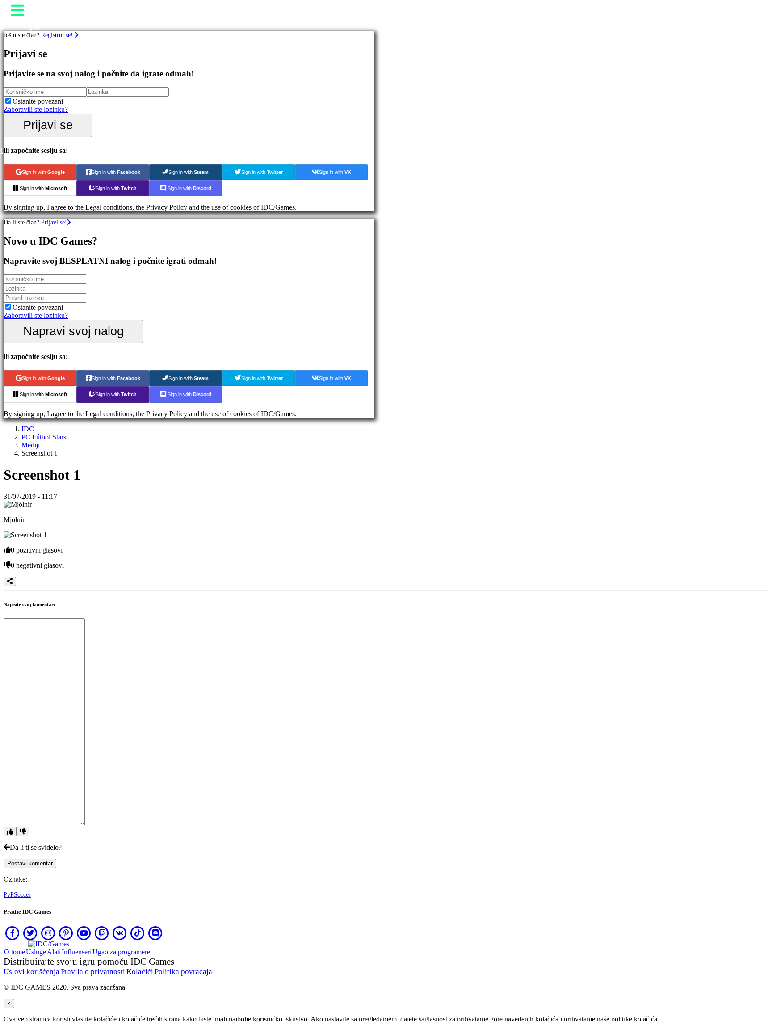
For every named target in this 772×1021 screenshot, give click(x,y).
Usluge (36, 952)
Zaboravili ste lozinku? (36, 109)
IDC (27, 429)
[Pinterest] (66, 933)
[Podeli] (10, 581)
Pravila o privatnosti (93, 971)
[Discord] (155, 933)
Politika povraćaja (183, 971)
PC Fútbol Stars (43, 437)
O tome (14, 952)
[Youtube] (84, 933)
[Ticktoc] (138, 933)
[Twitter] (30, 933)
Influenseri (77, 952)
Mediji (30, 445)
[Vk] (120, 933)
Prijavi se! (54, 222)
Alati (54, 952)
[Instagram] (48, 933)
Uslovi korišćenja (31, 971)
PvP (9, 894)
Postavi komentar (30, 863)
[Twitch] (102, 933)
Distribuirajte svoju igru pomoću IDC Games (89, 961)
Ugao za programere (121, 952)
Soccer (22, 894)
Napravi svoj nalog (73, 331)
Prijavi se (48, 125)
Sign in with (43, 172)
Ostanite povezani (38, 101)
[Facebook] (12, 933)
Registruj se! (58, 34)
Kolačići (139, 971)
